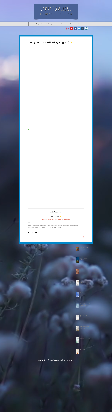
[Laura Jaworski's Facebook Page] (75, 28)
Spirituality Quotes (56, 225)
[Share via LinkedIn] (36, 232)
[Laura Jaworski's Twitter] (79, 28)
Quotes (49, 225)
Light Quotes (49, 227)
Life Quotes (66, 225)
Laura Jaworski (74, 225)
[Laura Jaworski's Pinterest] (71, 28)
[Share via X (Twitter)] (32, 232)
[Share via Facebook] (28, 232)
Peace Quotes (57, 227)
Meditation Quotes (33, 227)
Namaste (30, 225)
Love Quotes (42, 227)
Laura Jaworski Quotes (39, 225)
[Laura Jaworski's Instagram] (67, 28)
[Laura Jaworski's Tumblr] (82, 28)
